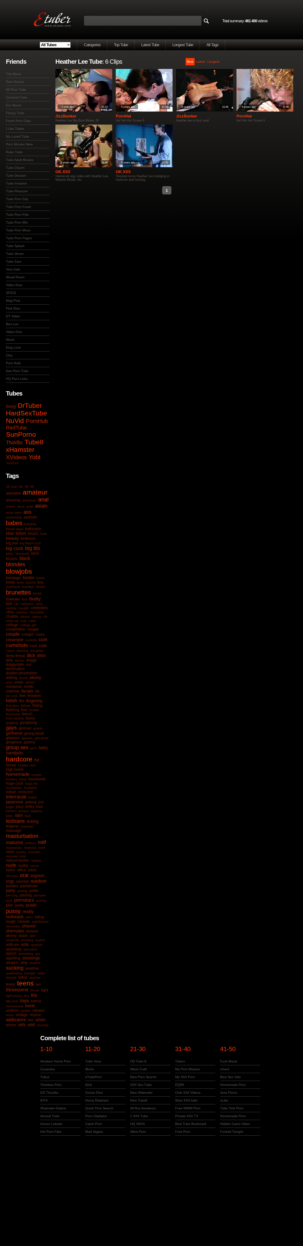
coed (32, 621)
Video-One (14, 332)
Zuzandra (47, 1069)
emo (9, 682)
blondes (15, 564)
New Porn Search (143, 1077)
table (41, 973)
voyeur (35, 1015)
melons (30, 843)
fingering (34, 700)
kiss (39, 807)
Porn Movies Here (19, 144)
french (27, 714)
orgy (10, 881)
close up (12, 621)
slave (23, 936)
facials (27, 691)
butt (9, 604)
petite (34, 891)
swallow (32, 968)
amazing (13, 500)
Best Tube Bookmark (190, 1124)
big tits (32, 548)
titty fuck (12, 1001)
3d (26, 486)
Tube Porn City (17, 199)
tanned (11, 977)
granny (29, 742)
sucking (14, 968)
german (25, 728)
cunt (33, 646)
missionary (14, 848)
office (21, 870)
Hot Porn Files (51, 1132)
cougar (33, 629)
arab (29, 506)
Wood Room (15, 277)
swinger (30, 973)
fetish (11, 700)
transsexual (14, 1006)
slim (33, 936)
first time (12, 705)
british (40, 587)
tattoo (22, 977)
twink (30, 1005)
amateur (35, 492)
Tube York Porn (231, 1108)
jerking (30, 802)
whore (11, 1025)
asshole (30, 517)
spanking (13, 949)
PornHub (37, 421)
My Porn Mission (187, 1069)
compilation (15, 629)
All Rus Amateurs (143, 1108)
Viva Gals (13, 269)
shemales (15, 931)
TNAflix (14, 442)
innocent (25, 792)
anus (20, 506)
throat (34, 990)
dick (31, 655)
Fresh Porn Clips (18, 121)
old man (12, 876)
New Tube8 (138, 1100)
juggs (10, 807)
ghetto (38, 728)
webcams (16, 1019)
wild (31, 1024)
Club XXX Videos (188, 1092)
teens (25, 983)
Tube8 (34, 442)
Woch (10, 340)
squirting (13, 958)
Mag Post (13, 300)
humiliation (14, 788)
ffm (21, 701)
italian (32, 797)
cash (39, 604)
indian (11, 792)
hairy (43, 747)
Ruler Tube (14, 152)
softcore (12, 945)
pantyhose (29, 886)
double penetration (21, 673)
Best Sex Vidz (230, 1077)
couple (13, 634)
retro (29, 917)
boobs (28, 577)
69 (32, 486)
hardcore (19, 759)
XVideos (16, 457)
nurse (34, 866)
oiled (32, 870)
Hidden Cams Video (235, 1124)
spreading (25, 953)
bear (43, 533)
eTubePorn (93, 1077)
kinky (30, 807)
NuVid (15, 420)
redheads (15, 916)
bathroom (33, 529)
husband (30, 788)
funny (30, 718)
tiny (26, 996)
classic (25, 616)
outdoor (39, 881)
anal (43, 499)
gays (11, 728)
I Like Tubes (15, 128)
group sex (17, 747)
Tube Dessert (16, 175)
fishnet (26, 705)
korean (23, 811)
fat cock (12, 696)
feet (22, 696)
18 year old (14, 486)
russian (24, 921)
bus (24, 599)
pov (9, 905)
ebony (35, 677)
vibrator (38, 1010)
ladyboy (36, 811)
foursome (13, 714)
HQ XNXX (137, 1124)
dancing (22, 650)
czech (10, 650)
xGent (224, 1069)
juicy (20, 807)
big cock (14, 548)
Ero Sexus (13, 105)
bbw (10, 533)
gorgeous (14, 742)
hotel (23, 779)
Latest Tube (150, 45)
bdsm (21, 533)
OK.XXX (62, 172)
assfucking (14, 517)
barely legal (14, 529)
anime (10, 506)
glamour (13, 738)
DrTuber (30, 405)
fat (37, 691)
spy (37, 953)
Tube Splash (15, 246)
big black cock (30, 543)
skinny (11, 936)
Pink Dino (13, 308)
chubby (12, 616)
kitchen (11, 811)
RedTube (16, 428)
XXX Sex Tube (141, 1085)
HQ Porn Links (17, 379)
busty (35, 598)
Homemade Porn (233, 1085)
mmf (41, 848)
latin (19, 815)
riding (39, 917)
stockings (31, 958)
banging (30, 524)
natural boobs (17, 860)
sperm (11, 953)
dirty (9, 660)
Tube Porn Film (17, 214)
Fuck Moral (228, 1061)
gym (33, 748)
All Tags (212, 45)
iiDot (88, 1085)
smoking (27, 940)
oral (24, 875)
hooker (36, 775)
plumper (40, 895)
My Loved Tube (17, 136)
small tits (12, 940)
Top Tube (121, 45)
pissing (26, 895)
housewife (37, 779)
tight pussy (14, 996)
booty (10, 582)
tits (34, 995)
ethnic (30, 682)
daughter (37, 650)
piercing (12, 895)
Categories (92, 45)
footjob (34, 710)
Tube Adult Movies (19, 160)
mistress (30, 848)
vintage (21, 1015)
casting (11, 608)
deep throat (15, 656)
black (24, 558)
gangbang (28, 722)
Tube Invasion (16, 183)
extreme (12, 691)
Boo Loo (12, 324)
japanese (14, 802)
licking (33, 821)
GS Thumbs (49, 1092)
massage (13, 830)
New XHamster (141, 1092)
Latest (200, 61)
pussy (13, 911)
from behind (15, 718)
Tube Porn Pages (19, 238)
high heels (14, 769)
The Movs (13, 74)
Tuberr (180, 1061)
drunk (23, 678)
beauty (12, 538)
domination (15, 669)
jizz (41, 802)
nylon (10, 870)
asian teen (14, 512)
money (21, 852)
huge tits (31, 783)
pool (9, 900)
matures (14, 842)
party (10, 890)
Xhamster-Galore (53, 1108)
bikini (9, 553)
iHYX (44, 1100)
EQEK (179, 1085)
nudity (23, 866)
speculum (30, 949)
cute (43, 645)
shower (32, 931)
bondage (13, 578)
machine (26, 826)
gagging (12, 722)
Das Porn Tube (17, 371)
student (34, 963)
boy (40, 582)
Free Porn (182, 1132)
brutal (37, 593)
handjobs (14, 753)
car (16, 604)
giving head (34, 733)
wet (31, 1020)
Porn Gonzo (15, 82)
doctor (19, 660)
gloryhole (42, 738)
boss (20, 582)
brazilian (28, 587)
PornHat (123, 116)
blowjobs (19, 571)
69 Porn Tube (16, 89)
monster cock (16, 856)
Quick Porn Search (99, 1108)
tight (44, 990)
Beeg (11, 406)
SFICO (11, 293)
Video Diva (14, 285)
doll (28, 664)
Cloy (9, 355)
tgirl (38, 984)
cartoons (27, 604)
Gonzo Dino (94, 1092)
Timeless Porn (51, 1085)
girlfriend (14, 733)
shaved (29, 926)
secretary (13, 926)
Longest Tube (182, 45)
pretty (19, 905)
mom (10, 852)
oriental (22, 881)
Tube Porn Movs (18, 230)
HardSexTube (26, 413)
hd (36, 760)
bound (31, 582)
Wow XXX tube (186, 1100)
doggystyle (15, 664)
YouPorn (12, 463)
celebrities (39, 608)
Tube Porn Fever (18, 207)
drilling (11, 678)
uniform (12, 1010)
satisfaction (40, 921)
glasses (27, 738)
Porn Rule (13, 363)
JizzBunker (65, 116)
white (40, 1019)
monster (34, 852)
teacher (35, 977)
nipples (36, 860)
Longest (213, 61)
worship (43, 1025)
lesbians (15, 821)
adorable (13, 493)
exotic (29, 686)
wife (22, 1024)
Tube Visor (93, 1061)
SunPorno (21, 434)
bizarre (12, 559)
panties (12, 886)
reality (28, 911)
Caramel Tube (16, 97)
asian (41, 506)
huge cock (14, 783)
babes (14, 522)
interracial (16, 796)
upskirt (25, 1010)
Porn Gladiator (96, 1116)
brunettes (18, 592)
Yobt (34, 457)
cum (43, 639)
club (23, 621)
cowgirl (28, 634)
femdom (34, 696)
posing (41, 900)
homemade (18, 774)
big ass (12, 543)
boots (40, 578)
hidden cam (27, 765)
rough (11, 921)
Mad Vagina (94, 1132)
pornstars (24, 900)
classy (36, 616)
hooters (11, 779)
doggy (31, 660)
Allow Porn (138, 1132)
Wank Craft (138, 1069)
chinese (21, 612)
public (31, 905)
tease (10, 984)
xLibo (224, 1100)
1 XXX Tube (139, 1116)
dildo (41, 655)
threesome (17, 989)
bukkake (13, 599)
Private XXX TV (186, 1116)
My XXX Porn (185, 1077)
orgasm (37, 875)
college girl (28, 625)
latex (9, 816)
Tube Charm (15, 168)
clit (45, 616)
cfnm (10, 612)
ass (27, 512)
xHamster (20, 449)
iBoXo (89, 1069)
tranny (36, 1001)
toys (24, 1000)
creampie (14, 639)
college (12, 625)
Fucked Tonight (231, 1132)
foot (24, 710)
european (14, 686)
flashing (12, 710)
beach (33, 533)
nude (11, 865)
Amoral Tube (49, 1116)
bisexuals (22, 553)
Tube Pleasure (17, 191)
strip (23, 963)
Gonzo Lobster (51, 1124)
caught (23, 608)
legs (28, 816)
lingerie (12, 826)
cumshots (17, 645)
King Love (13, 347)
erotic (19, 682)
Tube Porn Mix (17, 222)
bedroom (28, 538)
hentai (11, 765)
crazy (40, 634)
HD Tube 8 (138, 1061)
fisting (37, 705)
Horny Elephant (96, 1100)
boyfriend (13, 587)
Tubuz (44, 1077)
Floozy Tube (15, 113)
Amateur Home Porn (55, 1061)
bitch (35, 553)
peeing (22, 891)
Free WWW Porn (188, 1108)
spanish (36, 945)
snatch (40, 940)
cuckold (31, 640)
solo (25, 944)
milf (42, 842)
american (29, 500)
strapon (12, 963)
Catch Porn (93, 1124)
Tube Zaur (14, 261)
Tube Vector (15, 254)
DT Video (13, 316)
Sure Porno (228, 1092)
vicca (9, 1015)
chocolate (36, 612)
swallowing (14, 973)
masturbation (22, 836)
